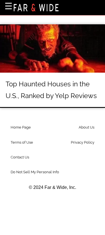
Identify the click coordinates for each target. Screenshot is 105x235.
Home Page (21, 127)
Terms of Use (22, 142)
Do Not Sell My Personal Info (35, 172)
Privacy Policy (82, 142)
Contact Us (20, 157)
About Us (86, 127)
